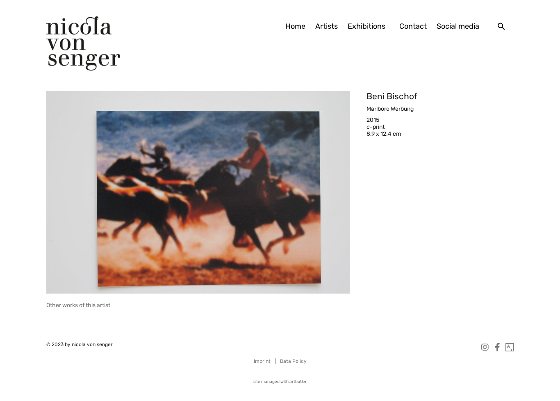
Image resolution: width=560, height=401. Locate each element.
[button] (501, 26)
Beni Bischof (392, 96)
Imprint (262, 361)
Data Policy (293, 361)
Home (295, 26)
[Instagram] (485, 347)
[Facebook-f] (497, 347)
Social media (458, 26)
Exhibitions (366, 26)
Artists (326, 26)
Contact (413, 26)
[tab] (78, 305)
